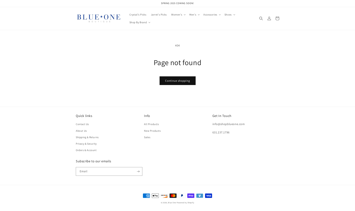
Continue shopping (177, 80)
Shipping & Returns (87, 137)
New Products (152, 130)
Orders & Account (86, 150)
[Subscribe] (138, 171)
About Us (81, 130)
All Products (151, 124)
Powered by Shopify (185, 202)
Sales (147, 137)
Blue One (172, 202)
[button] (178, 14)
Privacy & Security (86, 143)
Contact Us (82, 124)
